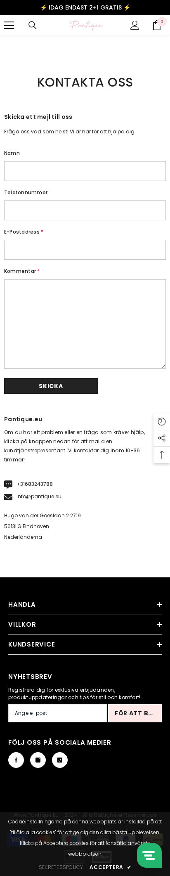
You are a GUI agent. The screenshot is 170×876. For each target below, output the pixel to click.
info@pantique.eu (39, 496)
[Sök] (33, 25)
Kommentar (22, 271)
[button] (51, 386)
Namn (12, 153)
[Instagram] (38, 760)
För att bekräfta (138, 713)
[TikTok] (60, 760)
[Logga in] (134, 25)
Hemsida (70, 44)
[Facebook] (16, 760)
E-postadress (23, 231)
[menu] (9, 25)
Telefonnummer (25, 192)
